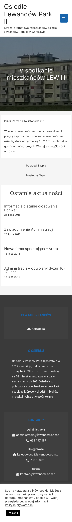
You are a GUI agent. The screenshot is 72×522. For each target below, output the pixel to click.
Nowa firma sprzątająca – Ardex (31, 248)
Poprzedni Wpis (36, 165)
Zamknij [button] (13, 512)
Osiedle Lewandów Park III (28, 14)
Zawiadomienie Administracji (28, 229)
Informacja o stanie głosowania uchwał (31, 208)
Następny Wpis (36, 175)
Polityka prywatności (19, 505)
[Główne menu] (64, 18)
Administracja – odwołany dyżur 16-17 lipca (34, 270)
